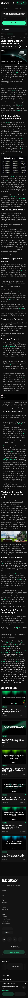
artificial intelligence (9, 459)
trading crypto (20, 198)
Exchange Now (21, 3)
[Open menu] (13, 2)
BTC (5, 180)
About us (4, 893)
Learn (3, 895)
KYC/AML (4, 916)
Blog (5, 8)
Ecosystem (9, 8)
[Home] (5, 3)
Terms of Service (6, 919)
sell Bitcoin (14, 197)
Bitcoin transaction (9, 346)
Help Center (5, 909)
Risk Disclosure (6, 923)
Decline (20, 994)
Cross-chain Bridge (8, 984)
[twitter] (9, 939)
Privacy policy (5, 921)
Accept (8, 994)
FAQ (3, 905)
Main (2, 8)
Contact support (14, 952)
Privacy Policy (5, 990)
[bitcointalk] (20, 939)
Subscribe (14, 23)
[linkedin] (15, 939)
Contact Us (5, 907)
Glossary (4, 902)
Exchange (5, 975)
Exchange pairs (7, 979)
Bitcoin (15, 72)
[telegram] (4, 939)
